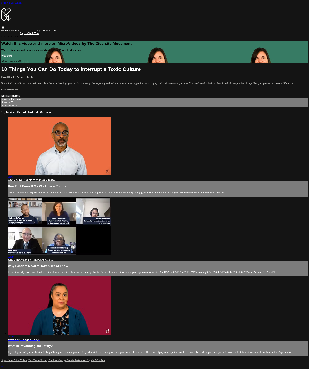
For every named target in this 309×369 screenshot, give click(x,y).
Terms (36, 360)
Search (15, 30)
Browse (6, 30)
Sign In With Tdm (46, 30)
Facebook (6, 96)
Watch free (6, 55)
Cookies (53, 360)
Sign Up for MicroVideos (14, 360)
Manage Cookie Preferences (72, 360)
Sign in (25, 61)
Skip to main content (11, 2)
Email (17, 96)
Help (30, 360)
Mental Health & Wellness (13, 77)
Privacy (44, 360)
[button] (3, 27)
